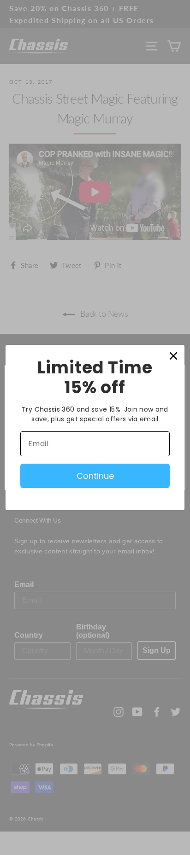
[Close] (173, 356)
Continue (95, 476)
